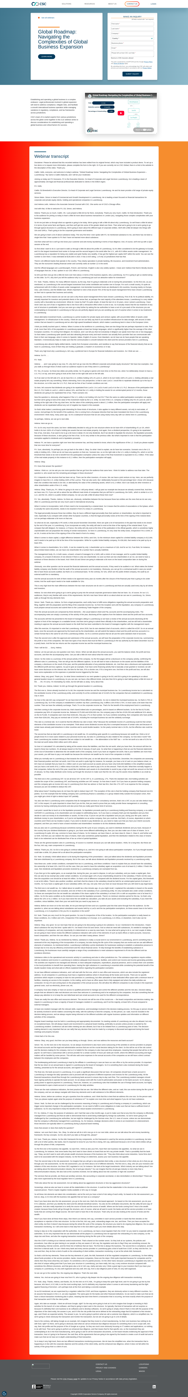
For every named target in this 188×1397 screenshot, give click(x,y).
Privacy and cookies (106, 1368)
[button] (67, 4)
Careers (143, 1368)
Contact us (101, 1364)
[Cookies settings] (4, 1393)
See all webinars (47, 18)
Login (153, 4)
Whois (142, 1371)
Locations (144, 1364)
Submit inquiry (132, 74)
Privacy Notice (147, 68)
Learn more (46, 57)
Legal (98, 1371)
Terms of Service (119, 63)
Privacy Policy (148, 62)
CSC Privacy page (70, 1379)
